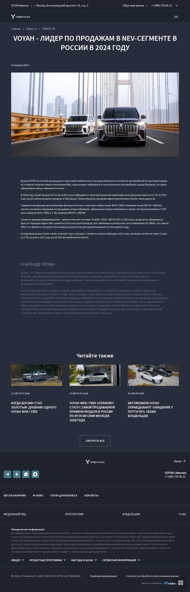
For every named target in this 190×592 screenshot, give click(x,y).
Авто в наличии (15, 495)
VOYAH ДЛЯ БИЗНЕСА (63, 495)
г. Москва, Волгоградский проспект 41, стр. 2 (61, 5)
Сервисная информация (119, 560)
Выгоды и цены (82, 560)
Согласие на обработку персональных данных (152, 576)
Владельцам (131, 514)
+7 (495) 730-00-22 (175, 476)
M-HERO (38, 495)
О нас (182, 514)
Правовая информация (103, 576)
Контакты (91, 495)
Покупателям (74, 514)
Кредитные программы (46, 560)
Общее (15, 560)
